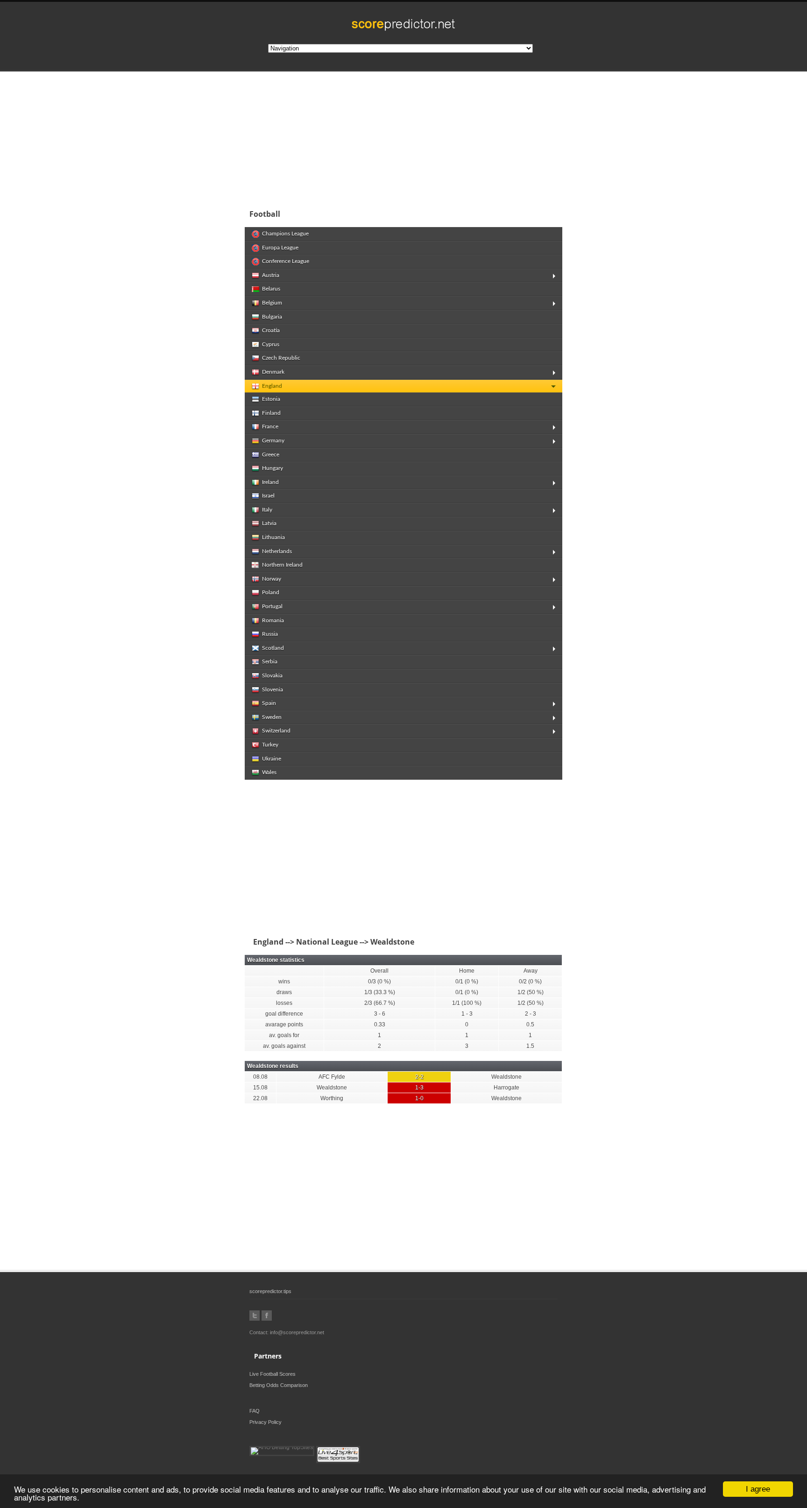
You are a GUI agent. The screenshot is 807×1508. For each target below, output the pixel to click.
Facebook (267, 1315)
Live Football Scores (272, 1374)
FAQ (254, 1411)
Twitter (254, 1315)
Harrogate (506, 1087)
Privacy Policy (265, 1422)
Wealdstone (506, 1077)
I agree (758, 1489)
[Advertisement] (464, 137)
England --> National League (303, 942)
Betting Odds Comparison (278, 1385)
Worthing (331, 1098)
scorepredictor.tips (270, 1291)
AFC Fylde (332, 1077)
